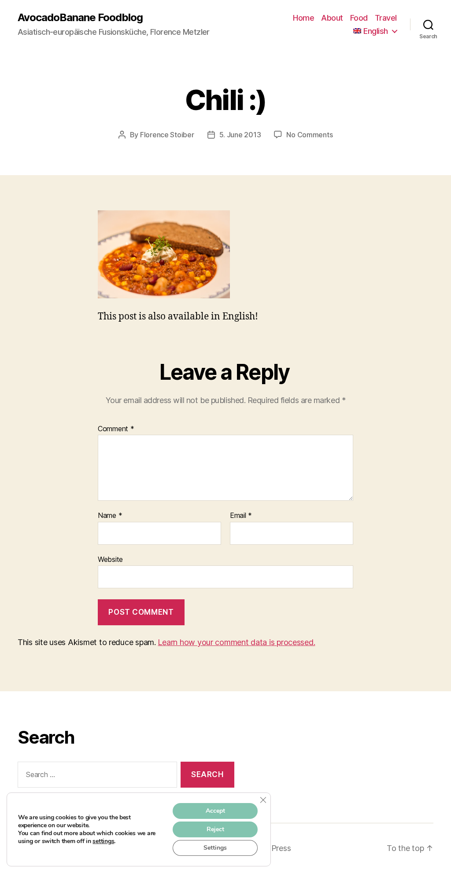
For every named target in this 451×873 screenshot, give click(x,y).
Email (241, 516)
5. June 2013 (240, 134)
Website (110, 559)
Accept (215, 811)
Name (110, 516)
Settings (215, 848)
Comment (116, 429)
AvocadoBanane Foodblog (80, 17)
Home (303, 17)
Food (359, 17)
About (332, 17)
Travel (386, 17)
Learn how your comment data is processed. (236, 642)
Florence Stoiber (167, 134)
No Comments (309, 134)
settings (103, 841)
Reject (215, 829)
